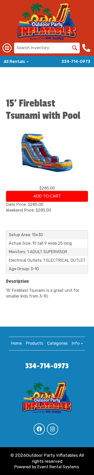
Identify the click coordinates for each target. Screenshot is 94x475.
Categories (57, 343)
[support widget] (83, 463)
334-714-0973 (75, 61)
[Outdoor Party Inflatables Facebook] (39, 429)
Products (34, 343)
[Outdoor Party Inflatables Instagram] (52, 429)
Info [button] (76, 343)
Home (16, 343)
